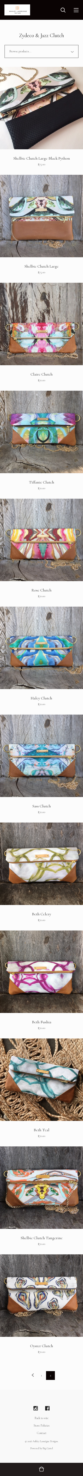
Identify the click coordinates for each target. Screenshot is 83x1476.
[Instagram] (35, 1408)
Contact (41, 1433)
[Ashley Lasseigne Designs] (17, 9)
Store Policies (42, 1425)
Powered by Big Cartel (41, 1448)
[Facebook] (47, 1408)
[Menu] (76, 10)
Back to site (41, 1418)
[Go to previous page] (32, 1375)
